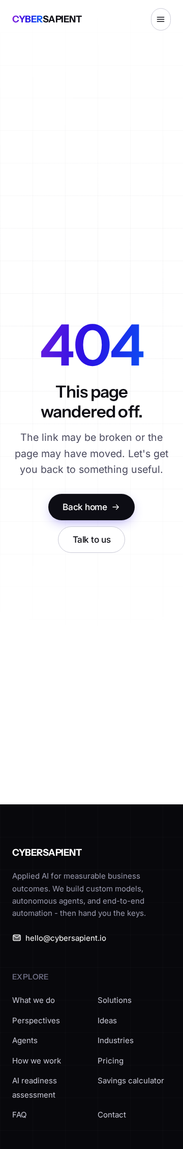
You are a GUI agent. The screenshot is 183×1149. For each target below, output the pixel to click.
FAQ (19, 1114)
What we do (33, 1000)
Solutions (115, 1000)
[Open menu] (161, 19)
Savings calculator (131, 1080)
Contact (112, 1114)
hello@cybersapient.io (65, 938)
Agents (25, 1040)
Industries (116, 1040)
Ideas (107, 1020)
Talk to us (92, 539)
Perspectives (36, 1020)
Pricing (111, 1061)
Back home (85, 506)
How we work (36, 1061)
